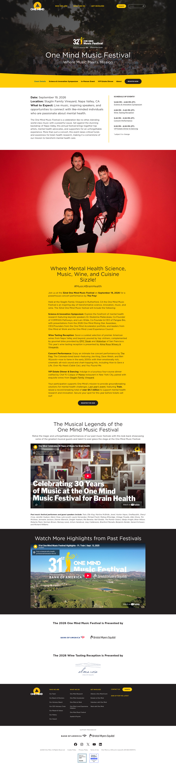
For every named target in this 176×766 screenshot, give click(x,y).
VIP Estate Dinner (105, 81)
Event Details (40, 81)
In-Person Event (88, 81)
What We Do (79, 6)
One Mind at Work (76, 702)
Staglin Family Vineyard (82, 377)
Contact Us (115, 689)
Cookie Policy (71, 750)
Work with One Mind (97, 706)
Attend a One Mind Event (99, 694)
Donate (121, 6)
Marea (81, 374)
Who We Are (61, 6)
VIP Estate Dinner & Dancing (126, 129)
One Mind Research (76, 694)
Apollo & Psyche (75, 716)
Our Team (52, 694)
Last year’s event (97, 386)
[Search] (143, 6)
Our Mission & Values (56, 710)
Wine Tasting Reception (124, 112)
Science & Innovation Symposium (63, 81)
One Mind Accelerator (77, 698)
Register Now (133, 81)
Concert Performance (123, 121)
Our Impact (53, 719)
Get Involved (97, 6)
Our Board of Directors (56, 698)
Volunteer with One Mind (99, 702)
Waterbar (101, 341)
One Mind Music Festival (78, 712)
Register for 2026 (88, 403)
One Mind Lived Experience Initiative (79, 707)
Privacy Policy (83, 750)
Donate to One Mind (97, 698)
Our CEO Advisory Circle (57, 706)
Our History (53, 715)
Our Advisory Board (55, 702)
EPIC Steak (85, 341)
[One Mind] (37, 6)
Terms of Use (94, 750)
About (119, 81)
